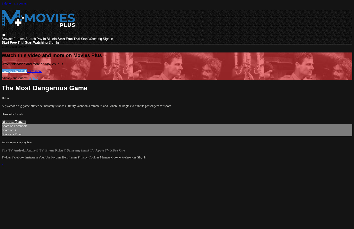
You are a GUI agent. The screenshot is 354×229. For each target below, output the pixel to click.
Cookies (94, 157)
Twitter (6, 157)
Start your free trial (14, 71)
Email (22, 122)
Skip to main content (15, 3)
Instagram (31, 157)
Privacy (83, 157)
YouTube (44, 157)
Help (65, 157)
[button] (3, 35)
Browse (8, 39)
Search (31, 39)
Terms (73, 157)
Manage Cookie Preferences (118, 157)
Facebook (8, 122)
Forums (19, 39)
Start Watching (92, 39)
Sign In (54, 42)
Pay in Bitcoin (47, 39)
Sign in (108, 39)
